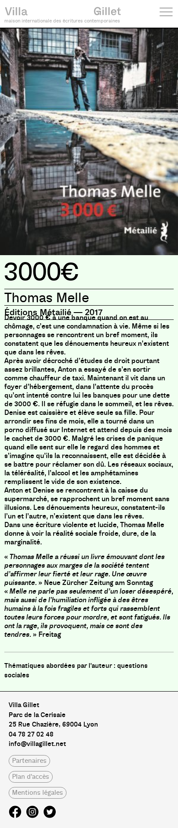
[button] (29, 761)
